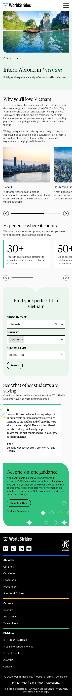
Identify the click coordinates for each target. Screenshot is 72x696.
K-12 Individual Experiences (18, 646)
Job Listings (10, 616)
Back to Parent (14, 58)
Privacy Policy (19, 682)
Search (14, 365)
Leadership (9, 579)
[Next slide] (66, 213)
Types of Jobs (10, 623)
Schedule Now (18, 503)
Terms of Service (35, 691)
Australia (8, 659)
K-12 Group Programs (15, 639)
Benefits (8, 610)
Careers (8, 603)
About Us (8, 560)
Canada (7, 666)
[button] (16, 339)
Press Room (10, 586)
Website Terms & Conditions (51, 676)
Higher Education (12, 653)
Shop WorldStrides (13, 593)
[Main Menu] (66, 5)
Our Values (9, 573)
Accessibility (53, 682)
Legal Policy (36, 682)
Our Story (8, 566)
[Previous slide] (6, 213)
